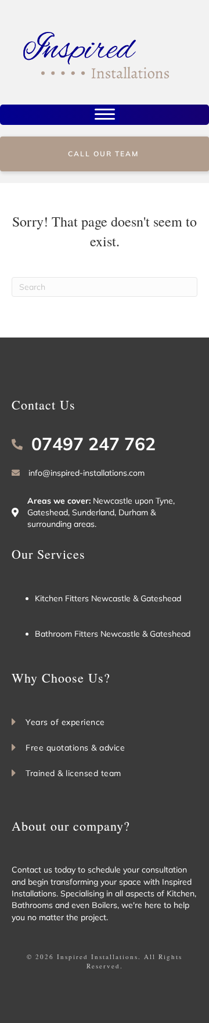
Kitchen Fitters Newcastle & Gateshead (108, 598)
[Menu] (105, 114)
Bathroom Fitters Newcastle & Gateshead (112, 634)
